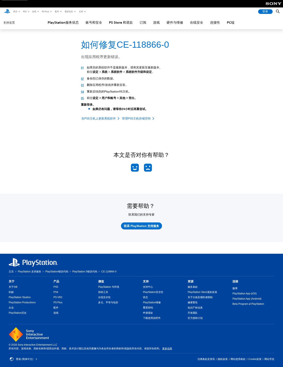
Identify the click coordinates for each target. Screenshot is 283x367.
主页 (11, 271)
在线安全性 (104, 297)
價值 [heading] (101, 281)
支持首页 (9, 22)
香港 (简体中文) (24, 359)
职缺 (11, 292)
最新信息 (68, 11)
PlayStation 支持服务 (29, 271)
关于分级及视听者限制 (200, 297)
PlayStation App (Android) (246, 298)
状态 (145, 297)
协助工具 (103, 292)
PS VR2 (57, 297)
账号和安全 (94, 22)
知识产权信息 (195, 307)
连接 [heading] (235, 281)
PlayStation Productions (22, 302)
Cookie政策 (254, 359)
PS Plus (45, 11)
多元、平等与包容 (108, 302)
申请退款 (148, 312)
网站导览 (269, 359)
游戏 (34, 11)
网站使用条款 (238, 359)
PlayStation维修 (152, 302)
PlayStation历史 (18, 312)
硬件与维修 (175, 22)
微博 (234, 288)
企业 (11, 307)
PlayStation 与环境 (108, 286)
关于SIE (13, 286)
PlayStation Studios (20, 297)
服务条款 (193, 286)
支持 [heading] (146, 281)
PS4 (55, 292)
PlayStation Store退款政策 (202, 292)
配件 (57, 11)
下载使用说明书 (151, 318)
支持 (81, 11)
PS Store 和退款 (121, 22)
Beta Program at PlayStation (248, 303)
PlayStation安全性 (153, 292)
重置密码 (148, 307)
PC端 (230, 22)
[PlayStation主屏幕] (7, 12)
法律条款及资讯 (206, 359)
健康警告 (193, 302)
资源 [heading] (191, 281)
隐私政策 (223, 359)
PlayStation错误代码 (56, 271)
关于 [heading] (12, 281)
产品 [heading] (56, 281)
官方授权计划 (195, 318)
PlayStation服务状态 (63, 22)
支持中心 (148, 286)
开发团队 (193, 312)
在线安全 (196, 22)
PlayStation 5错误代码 (84, 271)
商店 (15, 11)
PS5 (24, 11)
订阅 (143, 22)
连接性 (215, 22)
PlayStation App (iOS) (244, 293)
